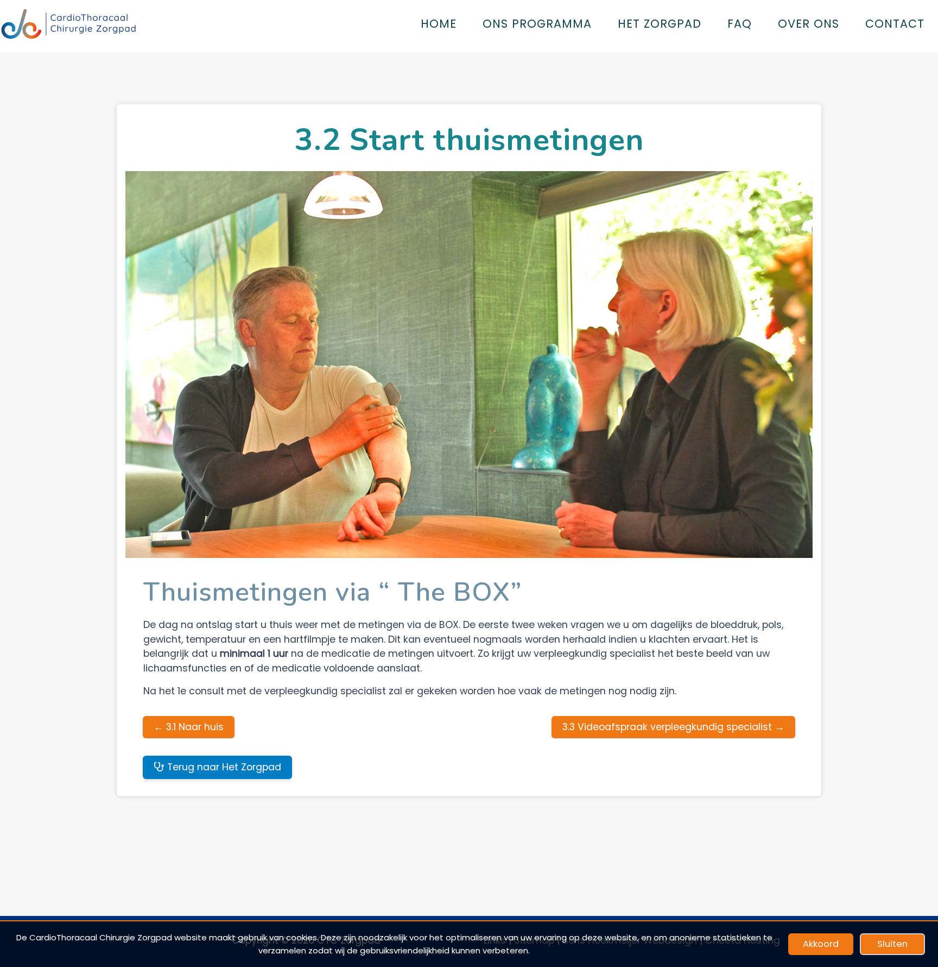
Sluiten (892, 944)
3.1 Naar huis (189, 726)
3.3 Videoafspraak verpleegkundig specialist (673, 726)
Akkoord (821, 944)
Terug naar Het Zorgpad (222, 767)
